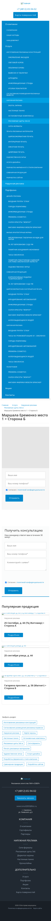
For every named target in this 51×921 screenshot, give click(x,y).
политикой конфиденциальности (31, 490)
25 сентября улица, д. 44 (18, 655)
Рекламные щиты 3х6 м (19, 121)
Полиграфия (12, 367)
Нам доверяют (13, 40)
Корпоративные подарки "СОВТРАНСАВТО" (19, 278)
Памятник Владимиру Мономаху (23, 249)
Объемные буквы (16, 68)
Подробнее (13, 635)
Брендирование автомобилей (22, 299)
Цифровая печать (16, 152)
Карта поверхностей (25, 15)
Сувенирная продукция (16, 172)
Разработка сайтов (15, 178)
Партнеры (25, 834)
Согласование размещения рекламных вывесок (23, 94)
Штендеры (13, 78)
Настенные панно (16, 110)
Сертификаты (25, 830)
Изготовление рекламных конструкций (24, 52)
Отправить (14, 498)
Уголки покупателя (17, 88)
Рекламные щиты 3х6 (25, 851)
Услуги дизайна (13, 162)
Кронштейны (25, 863)
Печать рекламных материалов (20, 131)
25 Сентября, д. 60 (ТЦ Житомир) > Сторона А (24, 624)
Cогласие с (26, 490)
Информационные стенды (20, 83)
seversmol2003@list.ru (26, 806)
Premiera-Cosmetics (17, 217)
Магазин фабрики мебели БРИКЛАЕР (24, 227)
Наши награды (13, 35)
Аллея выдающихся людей (21, 320)
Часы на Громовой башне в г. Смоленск (26, 336)
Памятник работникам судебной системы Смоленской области (23, 261)
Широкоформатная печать (20, 136)
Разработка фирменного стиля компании (24, 167)
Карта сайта (37, 908)
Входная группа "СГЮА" (18, 201)
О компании (11, 24)
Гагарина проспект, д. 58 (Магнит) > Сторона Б (25, 687)
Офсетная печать (16, 147)
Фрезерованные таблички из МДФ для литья (25, 238)
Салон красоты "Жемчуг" (19, 222)
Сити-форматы (15, 126)
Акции (8, 388)
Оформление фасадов (18, 57)
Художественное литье (16, 157)
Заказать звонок (25, 798)
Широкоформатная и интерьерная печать (24, 289)
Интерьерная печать (17, 142)
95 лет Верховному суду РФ (20, 244)
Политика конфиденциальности (20, 908)
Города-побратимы (17, 206)
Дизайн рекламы (14, 196)
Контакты (10, 395)
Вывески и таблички (18, 73)
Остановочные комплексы (21, 116)
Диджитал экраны (25, 855)
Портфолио (10, 190)
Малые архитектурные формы (19, 232)
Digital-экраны (15, 105)
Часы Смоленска (16, 255)
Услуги (8, 46)
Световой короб (15, 62)
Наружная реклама (14, 100)
